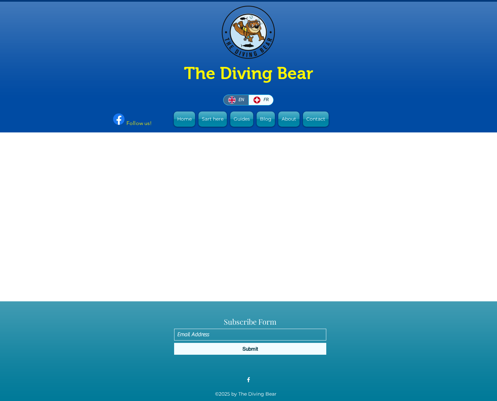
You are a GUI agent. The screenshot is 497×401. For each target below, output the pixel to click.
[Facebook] (248, 379)
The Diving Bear (248, 73)
